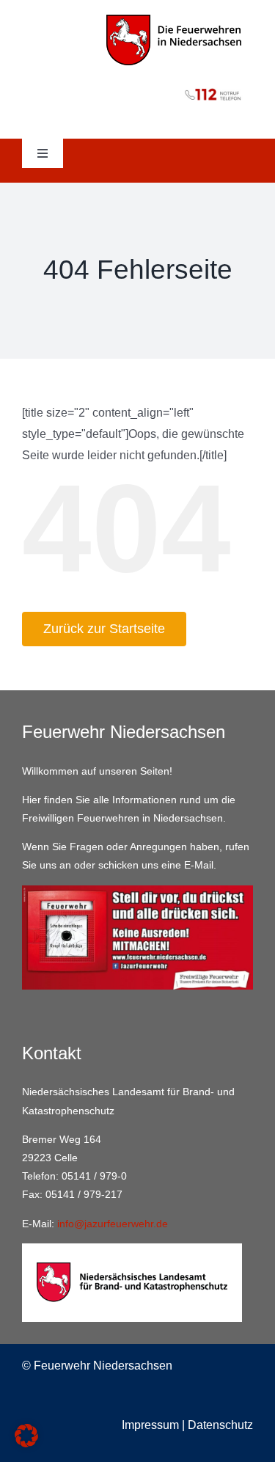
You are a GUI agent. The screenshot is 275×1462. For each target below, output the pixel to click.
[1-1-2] (137, 85)
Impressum (150, 1425)
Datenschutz (220, 1425)
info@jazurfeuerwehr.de (112, 1223)
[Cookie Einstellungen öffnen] (26, 1443)
